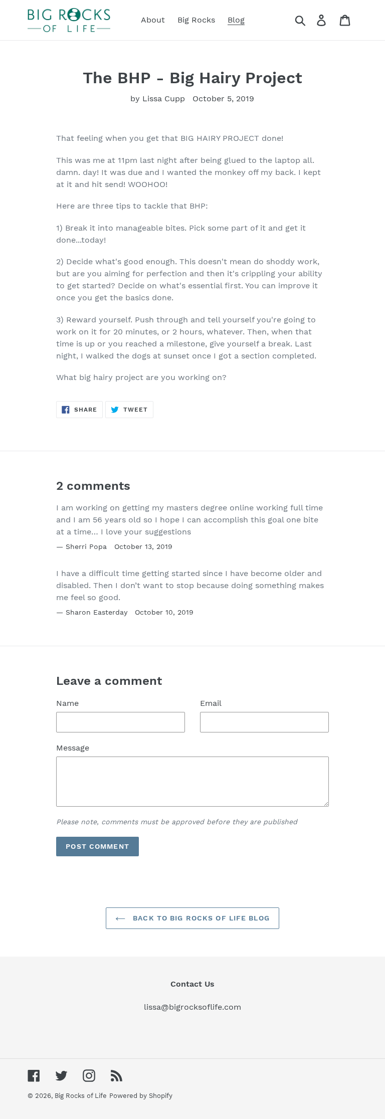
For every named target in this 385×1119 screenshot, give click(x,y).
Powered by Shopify (140, 1095)
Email (211, 703)
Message (72, 748)
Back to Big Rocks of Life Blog (200, 918)
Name (67, 703)
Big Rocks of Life (81, 1095)
